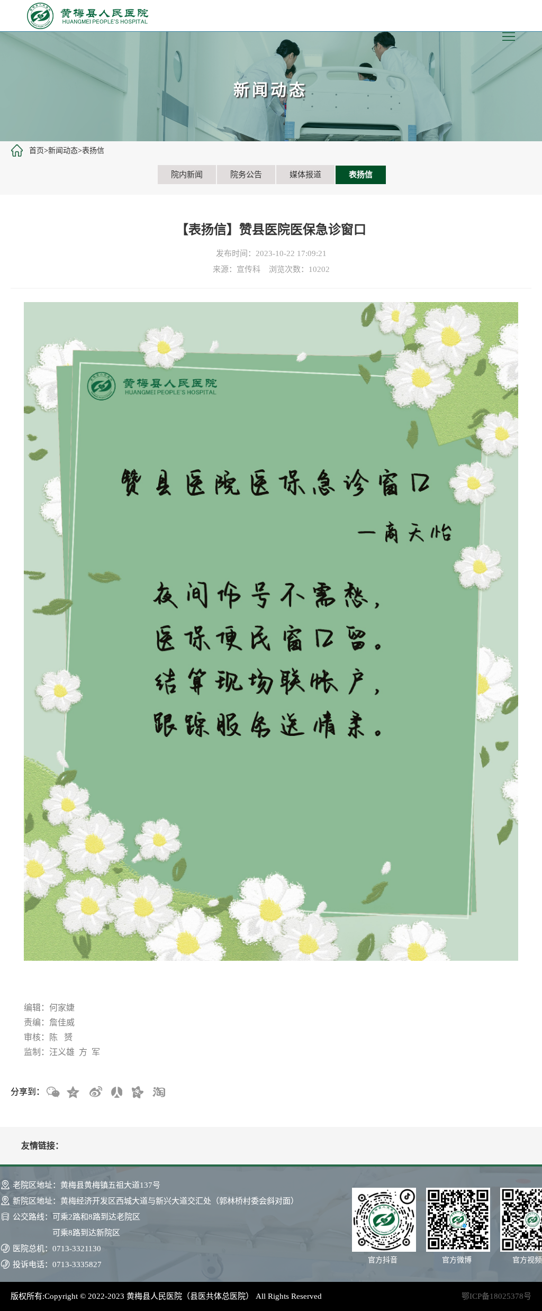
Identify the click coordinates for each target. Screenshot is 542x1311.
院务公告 (246, 174)
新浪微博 (95, 1092)
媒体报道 (305, 174)
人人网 (116, 1092)
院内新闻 (187, 174)
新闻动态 (63, 150)
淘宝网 (158, 1092)
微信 (52, 1092)
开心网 (137, 1092)
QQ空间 (74, 1092)
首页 (36, 150)
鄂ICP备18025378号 (496, 1296)
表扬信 (93, 150)
